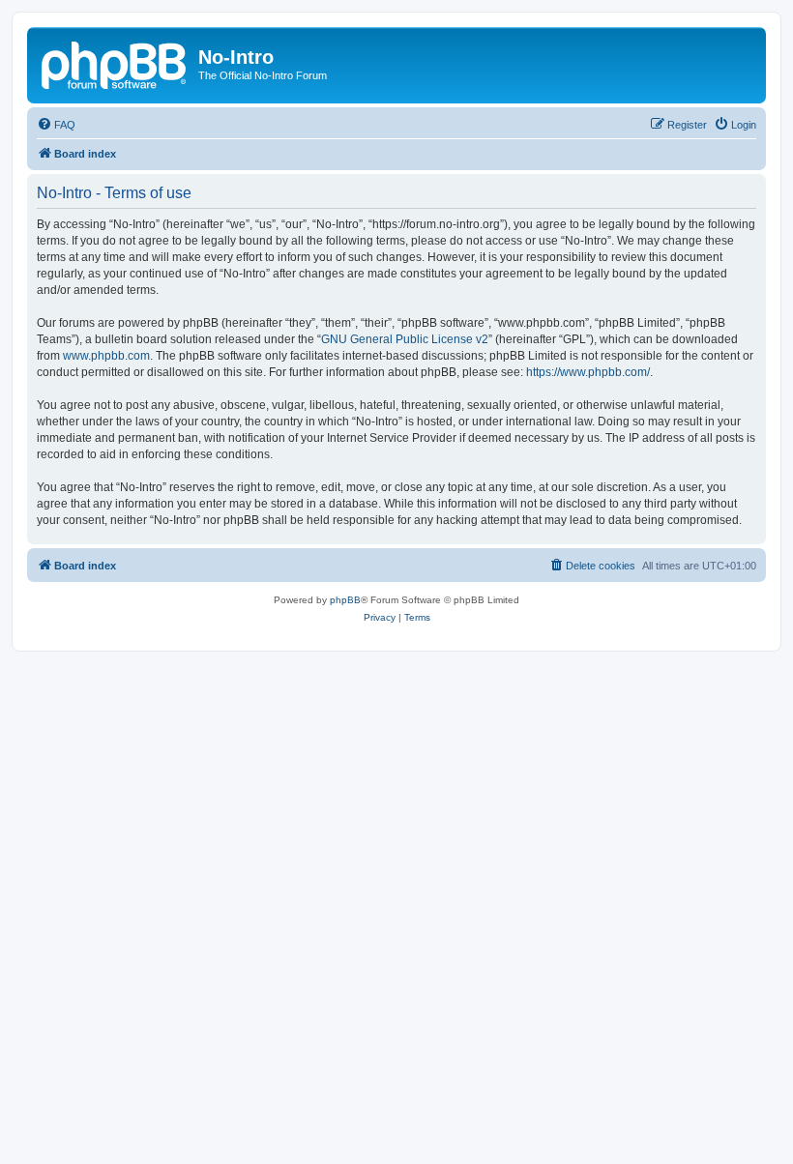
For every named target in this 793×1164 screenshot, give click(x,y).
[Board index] (115, 63)
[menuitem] (56, 124)
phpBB (345, 600)
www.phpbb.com (106, 356)
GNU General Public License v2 (404, 339)
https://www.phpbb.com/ (588, 372)
